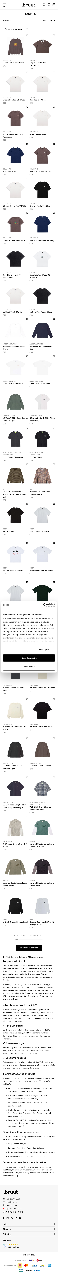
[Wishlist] (48, 5)
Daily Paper (25, 993)
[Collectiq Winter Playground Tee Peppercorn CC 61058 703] (15, 118)
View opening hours (13, 1212)
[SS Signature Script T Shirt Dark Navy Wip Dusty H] (15, 788)
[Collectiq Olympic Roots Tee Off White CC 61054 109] (15, 189)
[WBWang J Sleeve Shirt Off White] (15, 827)
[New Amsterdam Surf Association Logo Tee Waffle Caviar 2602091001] (15, 439)
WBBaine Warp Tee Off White (42, 687)
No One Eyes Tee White (13, 570)
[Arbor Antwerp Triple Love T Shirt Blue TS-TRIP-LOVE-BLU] (42, 367)
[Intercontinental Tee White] (42, 554)
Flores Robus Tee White (40, 531)
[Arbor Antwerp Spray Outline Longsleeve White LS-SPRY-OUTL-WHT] (15, 330)
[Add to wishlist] (26, 36)
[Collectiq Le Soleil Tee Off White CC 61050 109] (15, 296)
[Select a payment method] (20, 1265)
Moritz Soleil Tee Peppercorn (42, 171)
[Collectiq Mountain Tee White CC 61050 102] (42, 258)
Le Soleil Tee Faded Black (41, 311)
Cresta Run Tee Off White (14, 99)
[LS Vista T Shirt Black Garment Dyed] (15, 749)
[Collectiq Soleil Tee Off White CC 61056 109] (42, 118)
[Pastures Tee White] (15, 593)
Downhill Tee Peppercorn (14, 240)
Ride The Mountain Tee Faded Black (13, 276)
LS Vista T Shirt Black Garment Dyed (12, 767)
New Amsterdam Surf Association (23, 996)
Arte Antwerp (38, 993)
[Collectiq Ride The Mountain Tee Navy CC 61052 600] (42, 224)
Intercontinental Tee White (41, 570)
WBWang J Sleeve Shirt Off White (15, 845)
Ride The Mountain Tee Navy (42, 240)
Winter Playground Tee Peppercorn (13, 135)
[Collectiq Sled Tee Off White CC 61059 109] (42, 83)
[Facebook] (3, 1218)
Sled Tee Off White (38, 99)
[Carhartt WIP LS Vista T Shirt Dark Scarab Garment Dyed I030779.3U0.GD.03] (15, 402)
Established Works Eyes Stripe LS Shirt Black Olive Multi (14, 494)
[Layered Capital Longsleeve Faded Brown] (15, 867)
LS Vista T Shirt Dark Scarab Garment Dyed (15, 419)
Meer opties (44, 649)
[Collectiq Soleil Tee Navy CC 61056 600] (15, 155)
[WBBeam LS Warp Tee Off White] (15, 710)
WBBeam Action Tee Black (41, 726)
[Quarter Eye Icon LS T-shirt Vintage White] (42, 906)
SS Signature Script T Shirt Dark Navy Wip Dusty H (14, 806)
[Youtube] (16, 1218)
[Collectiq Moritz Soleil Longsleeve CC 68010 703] (15, 46)
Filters (8, 20)
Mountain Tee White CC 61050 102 (40, 276)
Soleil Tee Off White (38, 134)
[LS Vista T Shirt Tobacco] (42, 749)
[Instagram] (7, 1218)
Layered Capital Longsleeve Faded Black (42, 884)
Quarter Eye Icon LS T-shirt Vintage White (42, 923)
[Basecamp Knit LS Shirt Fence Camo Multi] (42, 475)
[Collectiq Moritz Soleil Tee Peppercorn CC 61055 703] (42, 155)
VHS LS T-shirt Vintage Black (15, 921)
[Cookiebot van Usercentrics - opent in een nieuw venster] (43, 605)
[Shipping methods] (31, 1260)
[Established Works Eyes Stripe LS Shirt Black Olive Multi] (15, 475)
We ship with (20, 1260)
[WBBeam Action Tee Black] (42, 710)
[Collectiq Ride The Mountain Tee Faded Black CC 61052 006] (15, 258)
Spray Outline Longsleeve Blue (41, 347)
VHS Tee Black (9, 531)
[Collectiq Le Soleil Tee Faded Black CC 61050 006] (42, 296)
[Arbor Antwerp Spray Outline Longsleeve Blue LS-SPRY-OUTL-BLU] (42, 330)
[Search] (44, 5)
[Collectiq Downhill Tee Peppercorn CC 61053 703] (15, 224)
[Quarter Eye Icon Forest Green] (42, 593)
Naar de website (29, 658)
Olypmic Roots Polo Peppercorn (38, 64)
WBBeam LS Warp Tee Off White (14, 728)
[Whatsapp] (12, 1218)
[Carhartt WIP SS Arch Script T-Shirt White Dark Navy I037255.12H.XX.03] (42, 402)
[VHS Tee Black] (15, 515)
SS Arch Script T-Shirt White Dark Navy (42, 419)
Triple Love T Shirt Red (13, 383)
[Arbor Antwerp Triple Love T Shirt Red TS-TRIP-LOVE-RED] (15, 367)
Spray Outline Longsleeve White (14, 347)
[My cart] (53, 5)
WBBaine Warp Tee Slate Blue (13, 689)
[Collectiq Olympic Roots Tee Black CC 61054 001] (42, 189)
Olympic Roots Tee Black (40, 205)
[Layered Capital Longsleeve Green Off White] (42, 827)
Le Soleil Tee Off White (12, 311)
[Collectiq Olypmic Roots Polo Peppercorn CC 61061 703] (42, 46)
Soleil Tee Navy (9, 171)
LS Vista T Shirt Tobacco (40, 765)
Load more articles (29, 948)
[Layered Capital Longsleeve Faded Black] (42, 867)
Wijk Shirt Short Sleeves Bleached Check (40, 808)
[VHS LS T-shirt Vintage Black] (15, 906)
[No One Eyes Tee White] (15, 554)
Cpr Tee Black (36, 457)
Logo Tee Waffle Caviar (13, 457)
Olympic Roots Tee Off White (15, 205)
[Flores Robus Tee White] (42, 515)
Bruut (15, 999)
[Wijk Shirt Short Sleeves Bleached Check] (42, 788)
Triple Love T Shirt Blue (40, 383)
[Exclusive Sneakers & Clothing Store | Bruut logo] (29, 4)
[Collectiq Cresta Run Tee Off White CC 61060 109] (15, 83)
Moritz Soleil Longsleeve (13, 62)
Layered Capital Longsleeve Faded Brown (15, 884)
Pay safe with (10, 1266)
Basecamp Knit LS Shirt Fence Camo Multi (40, 493)
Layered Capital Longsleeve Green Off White (42, 845)
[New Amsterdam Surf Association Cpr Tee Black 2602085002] (42, 439)
